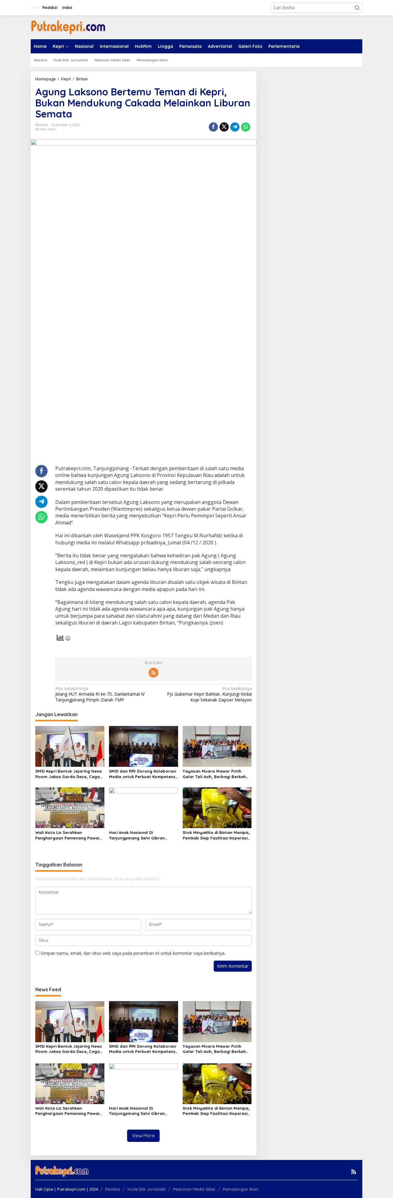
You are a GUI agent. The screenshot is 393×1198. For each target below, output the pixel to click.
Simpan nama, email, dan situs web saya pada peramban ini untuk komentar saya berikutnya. (133, 953)
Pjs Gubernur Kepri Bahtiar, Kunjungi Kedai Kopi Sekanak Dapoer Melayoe (209, 694)
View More (143, 1135)
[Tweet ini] (224, 127)
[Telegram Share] (234, 127)
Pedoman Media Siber (194, 1189)
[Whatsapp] (245, 127)
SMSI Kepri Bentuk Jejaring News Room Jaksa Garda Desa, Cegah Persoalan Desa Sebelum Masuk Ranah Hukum (68, 774)
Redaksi (112, 1189)
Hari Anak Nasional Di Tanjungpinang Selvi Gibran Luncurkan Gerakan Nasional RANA (138, 835)
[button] (357, 7)
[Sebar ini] (213, 127)
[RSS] (153, 673)
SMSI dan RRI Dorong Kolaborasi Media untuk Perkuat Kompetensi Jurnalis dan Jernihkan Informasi (143, 774)
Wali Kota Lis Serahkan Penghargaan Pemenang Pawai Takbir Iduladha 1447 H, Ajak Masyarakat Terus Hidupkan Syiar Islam (67, 835)
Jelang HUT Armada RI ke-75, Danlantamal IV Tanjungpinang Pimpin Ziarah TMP (100, 694)
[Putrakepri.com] (68, 27)
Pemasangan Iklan (240, 1189)
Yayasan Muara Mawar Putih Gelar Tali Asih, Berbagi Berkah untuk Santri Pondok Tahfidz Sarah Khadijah (214, 774)
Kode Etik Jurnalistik (146, 1189)
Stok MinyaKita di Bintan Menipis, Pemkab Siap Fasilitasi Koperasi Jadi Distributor (216, 835)
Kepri (52, 129)
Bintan (40, 129)
